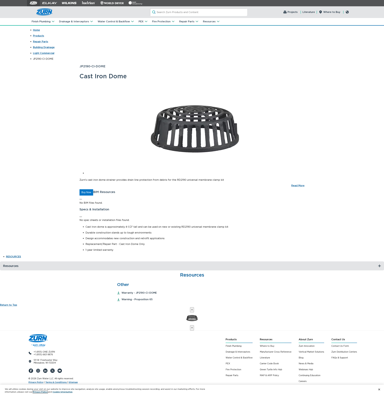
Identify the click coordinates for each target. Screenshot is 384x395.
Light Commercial (43, 53)
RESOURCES (13, 256)
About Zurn (306, 339)
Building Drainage (44, 47)
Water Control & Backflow (114, 21)
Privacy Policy (35, 382)
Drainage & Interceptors (74, 21)
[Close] (81, 199)
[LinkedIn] (46, 371)
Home (36, 30)
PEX (141, 21)
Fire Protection (161, 21)
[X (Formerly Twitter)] (53, 371)
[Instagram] (39, 371)
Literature (309, 12)
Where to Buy (331, 12)
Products (38, 35)
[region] (192, 390)
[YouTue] (60, 371)
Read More (297, 185)
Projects (293, 12)
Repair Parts (186, 21)
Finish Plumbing (41, 21)
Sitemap (73, 382)
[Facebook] (31, 371)
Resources (209, 21)
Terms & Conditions (56, 382)
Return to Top (8, 305)
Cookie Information (62, 392)
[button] (86, 192)
